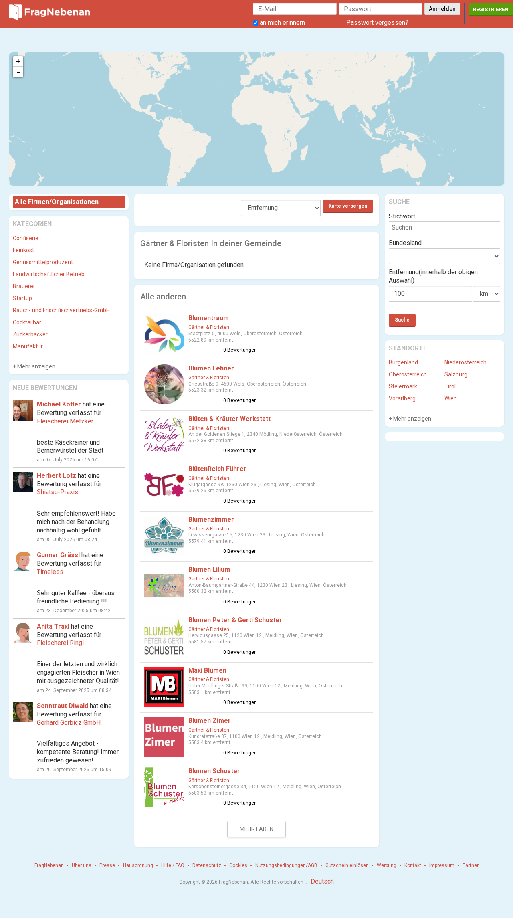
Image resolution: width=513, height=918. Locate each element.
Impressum (441, 865)
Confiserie (25, 238)
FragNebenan (49, 865)
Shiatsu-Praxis (57, 492)
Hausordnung (138, 865)
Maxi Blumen (207, 670)
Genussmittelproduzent (43, 262)
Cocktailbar (27, 322)
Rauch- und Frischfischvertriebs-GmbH (61, 310)
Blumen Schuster (214, 771)
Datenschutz (206, 865)
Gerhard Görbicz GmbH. (69, 722)
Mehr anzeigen (35, 366)
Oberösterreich (408, 374)
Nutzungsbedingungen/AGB (286, 865)
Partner (471, 865)
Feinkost (23, 250)
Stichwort (402, 216)
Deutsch (322, 881)
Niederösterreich (465, 362)
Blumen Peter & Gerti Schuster (235, 620)
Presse (107, 865)
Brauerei (23, 286)
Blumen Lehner (211, 368)
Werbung (386, 865)
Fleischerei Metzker (65, 421)
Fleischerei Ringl (60, 643)
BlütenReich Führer (217, 469)
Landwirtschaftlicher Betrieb (49, 274)
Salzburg (455, 374)
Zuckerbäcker (30, 334)
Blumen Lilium (209, 569)
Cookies (238, 865)
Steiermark (403, 386)
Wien (450, 398)
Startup (22, 298)
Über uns (81, 865)
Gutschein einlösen (347, 865)
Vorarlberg (402, 398)
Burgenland (403, 362)
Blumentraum (208, 318)
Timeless (50, 572)
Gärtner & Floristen (208, 327)
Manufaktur (28, 346)
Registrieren (491, 9)
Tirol (450, 386)
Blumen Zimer (209, 720)
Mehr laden (256, 829)
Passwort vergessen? (377, 22)
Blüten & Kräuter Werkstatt (229, 419)
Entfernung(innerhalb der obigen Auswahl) (433, 276)
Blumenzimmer (211, 519)
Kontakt (412, 865)
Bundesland (405, 243)
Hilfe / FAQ (172, 865)
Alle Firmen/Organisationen (57, 202)
